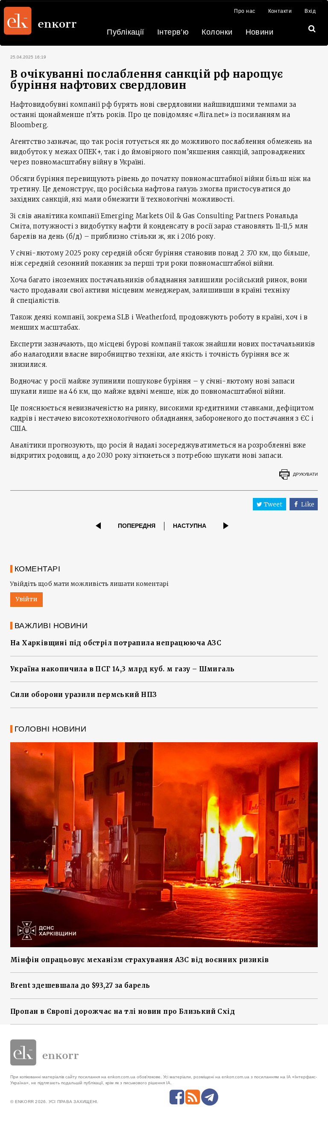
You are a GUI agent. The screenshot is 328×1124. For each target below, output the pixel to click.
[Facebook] (177, 1097)
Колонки (217, 32)
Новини (260, 32)
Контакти (280, 11)
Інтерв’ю (173, 32)
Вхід (310, 11)
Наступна (189, 525)
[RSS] (192, 1097)
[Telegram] (209, 1097)
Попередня (136, 525)
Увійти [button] (26, 599)
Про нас (244, 11)
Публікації (125, 32)
